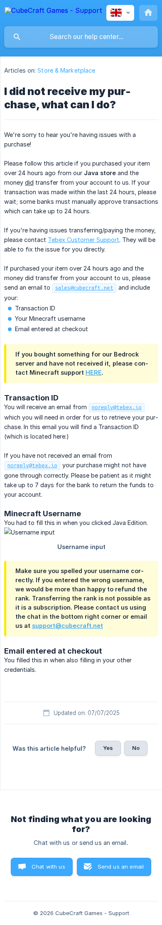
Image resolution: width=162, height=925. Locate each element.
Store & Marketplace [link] (66, 70)
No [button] (136, 747)
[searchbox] (81, 37)
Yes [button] (108, 747)
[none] (53, 12)
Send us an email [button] (121, 866)
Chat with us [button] (48, 866)
